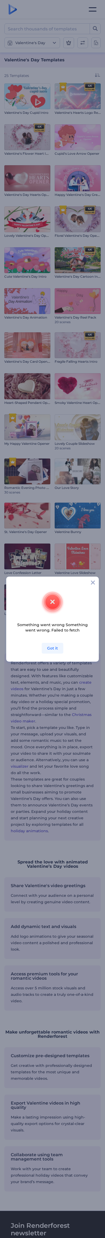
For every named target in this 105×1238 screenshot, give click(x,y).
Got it (52, 648)
